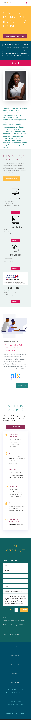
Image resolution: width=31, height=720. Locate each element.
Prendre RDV (11, 178)
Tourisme (13, 486)
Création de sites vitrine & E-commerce (17, 55)
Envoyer (24, 609)
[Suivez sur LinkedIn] (15, 63)
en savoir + (15, 212)
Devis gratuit (15, 427)
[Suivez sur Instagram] (12, 63)
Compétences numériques (11, 291)
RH (10, 503)
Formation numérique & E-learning (16, 44)
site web (15, 199)
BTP (10, 453)
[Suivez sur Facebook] (18, 63)
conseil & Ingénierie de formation (16, 53)
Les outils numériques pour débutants (17, 51)
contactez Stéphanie (15, 36)
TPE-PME (12, 470)
